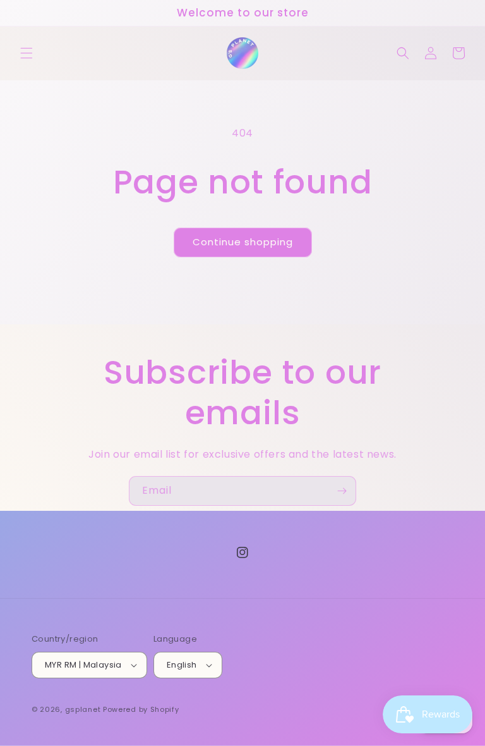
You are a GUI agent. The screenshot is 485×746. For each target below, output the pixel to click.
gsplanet (83, 709)
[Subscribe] (342, 491)
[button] (26, 53)
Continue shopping (243, 241)
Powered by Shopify (141, 709)
